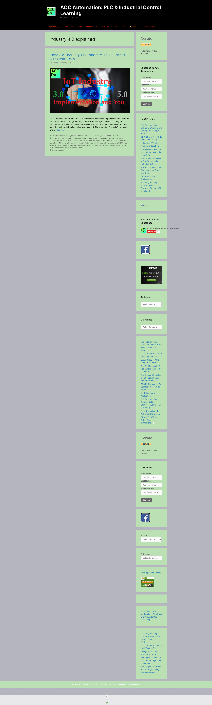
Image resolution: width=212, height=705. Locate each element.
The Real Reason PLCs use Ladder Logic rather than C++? (151, 152)
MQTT (73, 136)
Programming (52, 27)
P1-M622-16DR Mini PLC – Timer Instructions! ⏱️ (150, 420)
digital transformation (100, 138)
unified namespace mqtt (73, 148)
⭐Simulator (134, 27)
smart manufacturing (107, 145)
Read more (60, 130)
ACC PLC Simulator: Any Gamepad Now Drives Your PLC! (151, 170)
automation (69, 138)
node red (58, 145)
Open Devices (82, 136)
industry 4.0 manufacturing (80, 143)
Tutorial (123, 145)
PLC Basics (96, 136)
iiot (84, 140)
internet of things (96, 143)
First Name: (146, 77)
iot (105, 143)
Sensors (115, 136)
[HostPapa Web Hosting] (147, 586)
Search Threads (150, 27)
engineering (113, 138)
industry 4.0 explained (60, 143)
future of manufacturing (73, 140)
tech (118, 145)
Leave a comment (58, 150)
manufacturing (112, 143)
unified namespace (57, 148)
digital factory (87, 138)
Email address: (147, 92)
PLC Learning (106, 136)
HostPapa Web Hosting (151, 573)
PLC (89, 136)
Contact (119, 27)
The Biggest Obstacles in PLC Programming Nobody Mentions (151, 161)
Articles (55, 136)
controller (77, 138)
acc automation (58, 138)
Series (67, 27)
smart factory (94, 145)
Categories (145, 554)
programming (83, 145)
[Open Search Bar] (164, 26)
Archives (144, 535)
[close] (107, 696)
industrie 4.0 (100, 140)
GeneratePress (134, 684)
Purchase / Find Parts (86, 27)
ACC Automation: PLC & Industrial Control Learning (110, 10)
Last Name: (146, 85)
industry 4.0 (110, 140)
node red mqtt (68, 145)
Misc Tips (105, 27)
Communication (64, 136)
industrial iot (90, 140)
